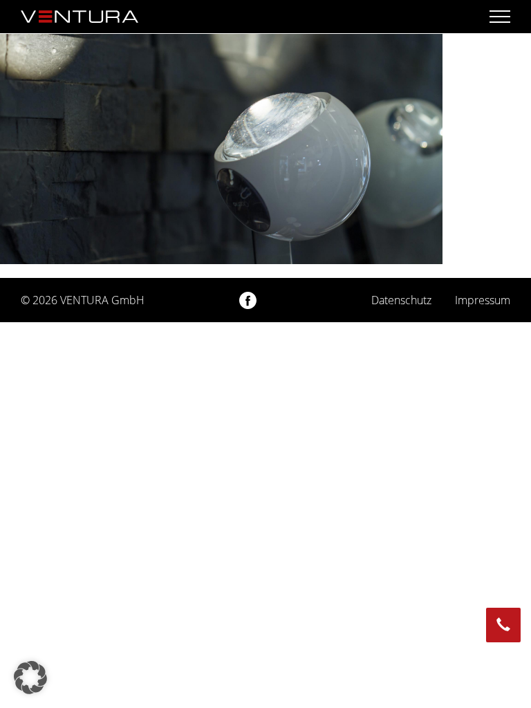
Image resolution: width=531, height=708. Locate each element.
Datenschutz (401, 300)
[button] (30, 677)
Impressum (482, 300)
